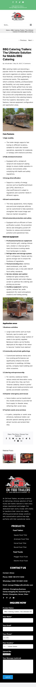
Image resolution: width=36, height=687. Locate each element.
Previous (23, 40)
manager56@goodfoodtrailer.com (18, 7)
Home (8, 30)
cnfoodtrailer (8, 63)
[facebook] (3, 598)
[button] (4, 458)
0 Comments (27, 63)
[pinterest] (7, 598)
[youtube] (13, 598)
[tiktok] (10, 598)
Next (30, 40)
